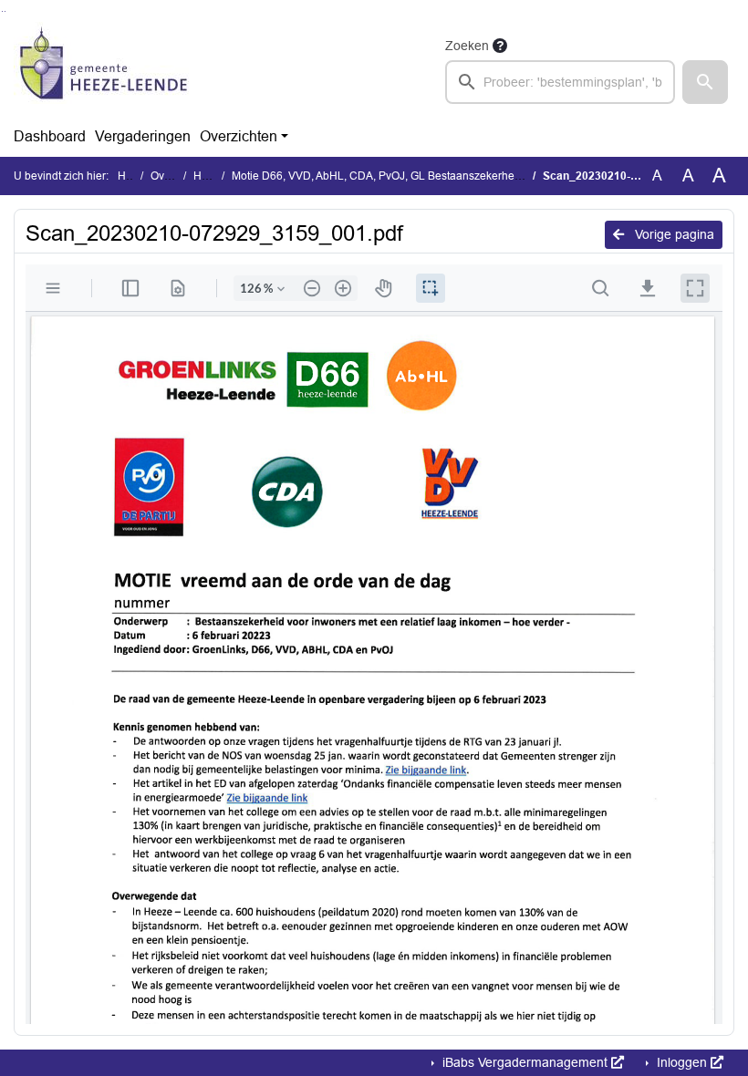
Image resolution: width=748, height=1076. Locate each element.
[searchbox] (560, 82)
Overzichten (238, 136)
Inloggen (682, 1062)
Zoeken (467, 45)
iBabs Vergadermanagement (525, 1062)
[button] (705, 82)
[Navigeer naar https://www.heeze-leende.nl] (103, 69)
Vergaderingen (143, 136)
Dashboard (50, 136)
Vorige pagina (672, 234)
